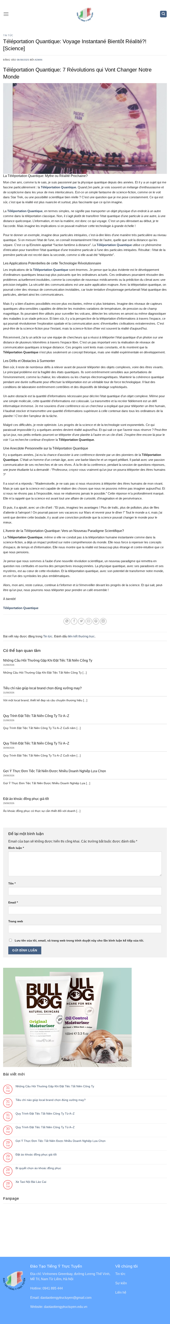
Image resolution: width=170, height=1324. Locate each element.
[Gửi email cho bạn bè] (88, 621)
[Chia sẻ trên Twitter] (81, 621)
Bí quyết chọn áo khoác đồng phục (38, 1168)
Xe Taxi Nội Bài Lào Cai (31, 1181)
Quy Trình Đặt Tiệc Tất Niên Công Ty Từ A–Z (45, 1113)
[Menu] (6, 14)
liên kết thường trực (81, 636)
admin (38, 60)
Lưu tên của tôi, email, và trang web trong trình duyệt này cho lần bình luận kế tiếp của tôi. (79, 940)
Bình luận (16, 848)
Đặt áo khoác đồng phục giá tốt (36, 1154)
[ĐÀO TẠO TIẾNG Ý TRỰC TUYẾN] (85, 14)
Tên (12, 883)
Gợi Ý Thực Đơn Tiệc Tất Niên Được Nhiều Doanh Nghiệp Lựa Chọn (61, 1140)
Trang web (15, 921)
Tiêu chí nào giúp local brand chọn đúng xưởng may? (51, 1100)
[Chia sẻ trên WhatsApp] (66, 621)
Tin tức (8, 35)
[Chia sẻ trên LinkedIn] (103, 621)
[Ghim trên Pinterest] (96, 621)
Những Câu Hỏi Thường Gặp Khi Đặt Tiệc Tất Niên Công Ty (55, 1086)
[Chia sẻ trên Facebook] (74, 621)
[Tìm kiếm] (163, 14)
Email (13, 902)
